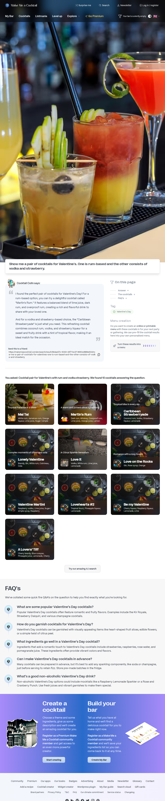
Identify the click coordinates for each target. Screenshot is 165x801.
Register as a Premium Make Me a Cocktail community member (60, 739)
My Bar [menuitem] (9, 16)
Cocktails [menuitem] (24, 16)
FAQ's (117, 298)
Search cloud (124, 786)
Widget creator (65, 786)
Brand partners (37, 792)
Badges (73, 781)
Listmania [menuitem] (41, 16)
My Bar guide (106, 786)
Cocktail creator (45, 786)
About (100, 781)
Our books (59, 781)
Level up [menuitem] (57, 16)
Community (17, 781)
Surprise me (84, 5)
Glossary (137, 781)
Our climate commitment (92, 792)
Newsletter (125, 5)
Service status (114, 792)
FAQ (75, 792)
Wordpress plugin (86, 786)
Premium (32, 781)
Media (110, 781)
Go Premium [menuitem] (96, 16)
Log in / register (150, 5)
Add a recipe (26, 786)
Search (105, 5)
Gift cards (140, 786)
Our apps (45, 781)
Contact (150, 781)
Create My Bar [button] (99, 759)
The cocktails (121, 294)
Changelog (129, 792)
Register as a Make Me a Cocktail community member (102, 739)
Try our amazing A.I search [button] (82, 568)
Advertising (87, 781)
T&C (67, 792)
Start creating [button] (53, 759)
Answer (118, 290)
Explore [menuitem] (72, 16)
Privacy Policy (54, 792)
